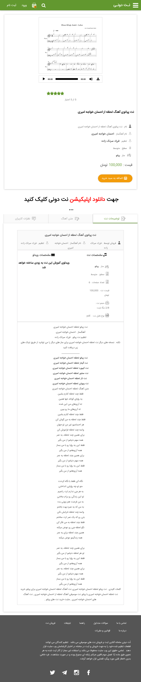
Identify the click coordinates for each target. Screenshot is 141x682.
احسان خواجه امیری (102, 134)
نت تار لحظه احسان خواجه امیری (70, 378)
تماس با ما (121, 623)
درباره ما (122, 631)
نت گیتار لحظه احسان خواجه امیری (70, 363)
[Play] (44, 79)
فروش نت (50, 623)
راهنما (82, 623)
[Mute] (91, 79)
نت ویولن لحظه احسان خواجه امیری (70, 384)
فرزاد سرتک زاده (111, 141)
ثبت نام (11, 5)
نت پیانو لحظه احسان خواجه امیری (70, 358)
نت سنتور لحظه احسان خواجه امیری (70, 373)
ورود (24, 5)
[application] (70, 79)
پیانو (118, 156)
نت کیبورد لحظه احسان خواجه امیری (70, 368)
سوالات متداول (101, 623)
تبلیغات (67, 623)
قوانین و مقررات (102, 631)
